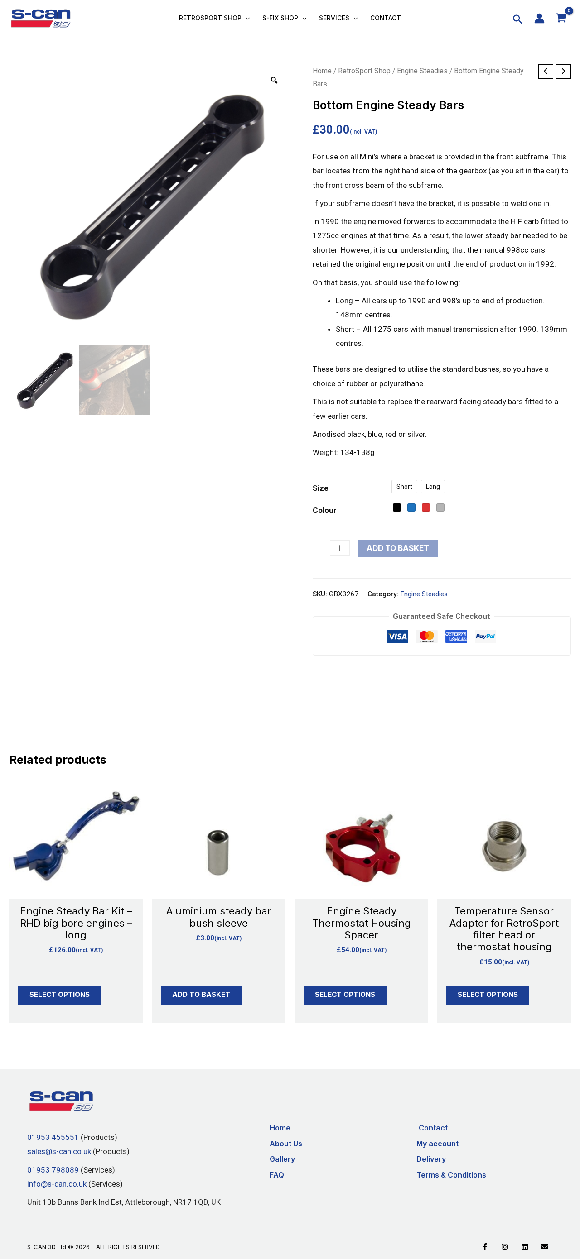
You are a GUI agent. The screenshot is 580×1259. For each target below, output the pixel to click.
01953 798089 (53, 1169)
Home (322, 71)
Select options (59, 994)
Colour (325, 510)
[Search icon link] (518, 21)
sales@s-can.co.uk (59, 1151)
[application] (246, 18)
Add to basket (398, 548)
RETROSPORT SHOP (210, 18)
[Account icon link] (539, 18)
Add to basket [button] (201, 994)
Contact (385, 18)
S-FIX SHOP (280, 18)
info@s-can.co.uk (57, 1183)
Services (334, 18)
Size (321, 488)
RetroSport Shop (364, 71)
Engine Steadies (422, 71)
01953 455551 (53, 1137)
